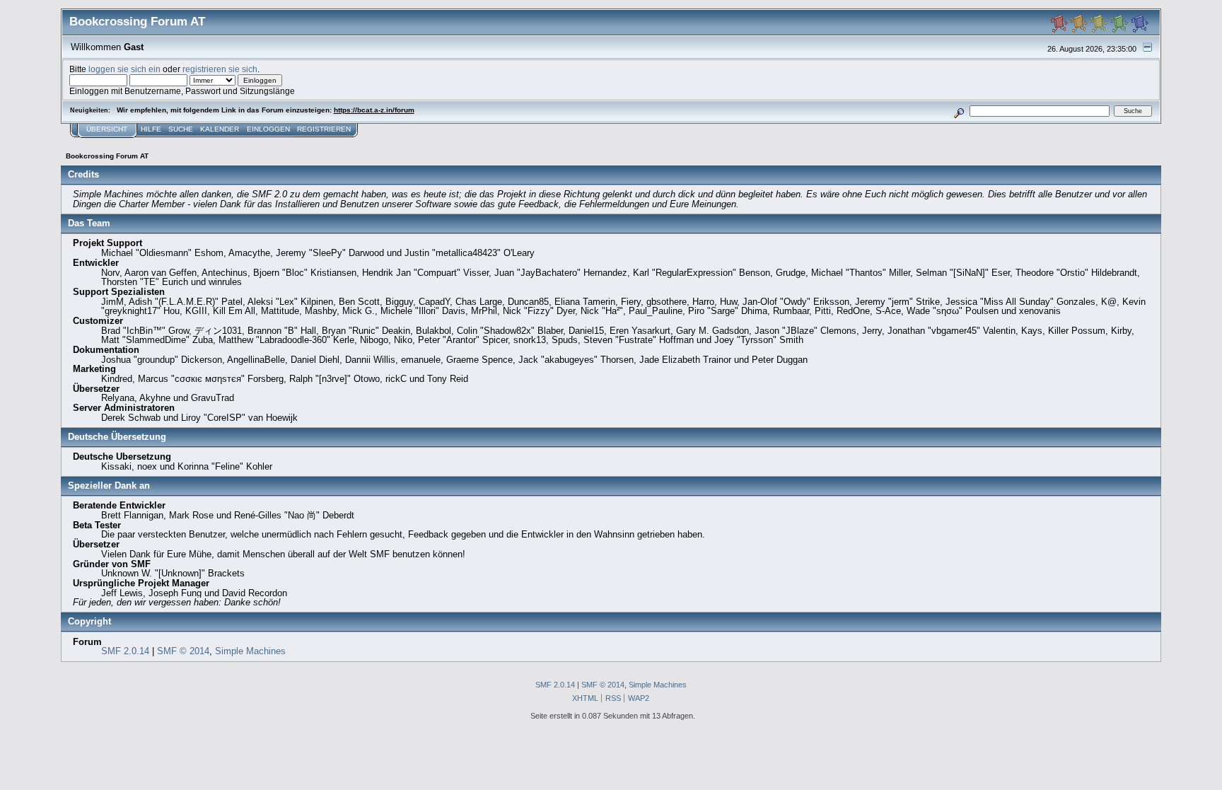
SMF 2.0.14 (125, 651)
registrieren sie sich (219, 69)
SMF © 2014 (183, 651)
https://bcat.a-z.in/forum (374, 110)
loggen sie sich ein (124, 69)
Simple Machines (250, 651)
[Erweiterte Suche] (958, 111)
